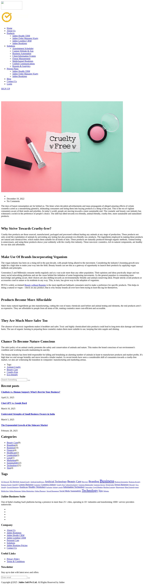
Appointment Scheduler (22, 48)
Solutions (11, 46)
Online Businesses (15, 491)
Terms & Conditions (16, 561)
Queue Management (21, 58)
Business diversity (134, 482)
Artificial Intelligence (37, 482)
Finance (10, 450)
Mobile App (5, 491)
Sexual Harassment (53, 491)
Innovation (89, 487)
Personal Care (13, 540)
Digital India (110, 485)
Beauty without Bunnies (35, 285)
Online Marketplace (28, 491)
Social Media (64, 491)
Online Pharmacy (40, 491)
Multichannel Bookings (22, 61)
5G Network (5, 482)
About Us (11, 31)
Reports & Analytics (21, 66)
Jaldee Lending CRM (22, 41)
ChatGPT (15, 485)
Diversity (132, 485)
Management (120, 487)
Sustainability (13, 463)
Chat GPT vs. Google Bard (14, 403)
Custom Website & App (22, 51)
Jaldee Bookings (19, 43)
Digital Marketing (121, 485)
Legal (9, 458)
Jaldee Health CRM (21, 36)
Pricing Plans (12, 69)
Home (9, 28)
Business (11, 447)
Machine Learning (109, 487)
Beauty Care (12, 369)
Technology (12, 465)
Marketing (11, 460)
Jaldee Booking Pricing (17, 545)
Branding (11, 445)
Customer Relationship (86, 485)
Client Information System (24, 56)
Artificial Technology (56, 481)
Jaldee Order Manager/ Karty (25, 38)
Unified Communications (23, 63)
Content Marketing (26, 485)
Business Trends (6, 485)
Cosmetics (37, 485)
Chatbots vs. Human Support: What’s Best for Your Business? (30, 392)
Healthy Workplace (37, 487)
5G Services (14, 482)
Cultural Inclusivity (72, 485)
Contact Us (12, 81)
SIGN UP (5, 88)
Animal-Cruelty (14, 367)
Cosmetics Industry (48, 485)
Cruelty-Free (12, 372)
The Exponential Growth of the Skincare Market (24, 425)
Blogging (85, 482)
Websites (106, 491)
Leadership (12, 455)
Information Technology (74, 487)
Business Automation (21, 53)
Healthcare (11, 453)
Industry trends (58, 487)
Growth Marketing (13, 487)
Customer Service (99, 485)
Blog (9, 79)
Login (9, 84)
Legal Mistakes (98, 487)
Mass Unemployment (132, 487)
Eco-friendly (12, 374)
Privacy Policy (13, 559)
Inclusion (49, 487)
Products (10, 33)
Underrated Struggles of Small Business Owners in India (28, 414)
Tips (9, 468)
